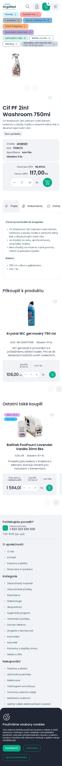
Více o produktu (13, 133)
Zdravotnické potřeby (19, 589)
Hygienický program (18, 613)
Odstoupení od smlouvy (21, 686)
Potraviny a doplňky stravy (22, 648)
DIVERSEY (22, 143)
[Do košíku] (52, 374)
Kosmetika (13, 636)
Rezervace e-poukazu (20, 569)
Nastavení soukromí (18, 698)
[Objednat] (47, 182)
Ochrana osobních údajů (21, 692)
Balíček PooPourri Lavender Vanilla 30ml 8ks (30, 447)
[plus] (30, 182)
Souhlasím (11, 748)
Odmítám (32, 748)
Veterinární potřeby (18, 619)
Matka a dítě (14, 654)
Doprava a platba (17, 563)
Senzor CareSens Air (36, 20)
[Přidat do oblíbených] (50, 98)
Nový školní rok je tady (16, 32)
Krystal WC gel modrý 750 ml (31, 334)
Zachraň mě (29, 14)
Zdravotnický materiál (20, 583)
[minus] (13, 182)
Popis (14, 206)
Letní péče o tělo (13, 38)
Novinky (9, 14)
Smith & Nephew (13, 26)
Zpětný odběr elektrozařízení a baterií (29, 704)
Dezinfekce (13, 595)
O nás (10, 551)
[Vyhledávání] (28, 7)
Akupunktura (14, 607)
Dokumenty (35, 206)
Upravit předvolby (16, 757)
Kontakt (11, 557)
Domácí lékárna (16, 624)
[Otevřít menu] (55, 7)
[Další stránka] (56, 502)
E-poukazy (10, 20)
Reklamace (13, 680)
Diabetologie (14, 601)
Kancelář (12, 642)
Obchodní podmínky (19, 674)
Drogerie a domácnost (20, 630)
